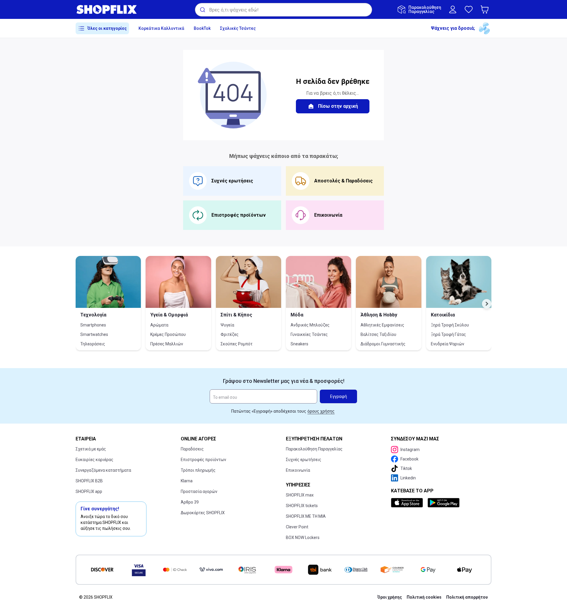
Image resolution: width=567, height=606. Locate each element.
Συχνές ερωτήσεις (303, 459)
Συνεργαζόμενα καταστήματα (103, 470)
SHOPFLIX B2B (89, 480)
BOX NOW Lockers (303, 537)
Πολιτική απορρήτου (467, 597)
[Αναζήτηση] (202, 9)
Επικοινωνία (298, 470)
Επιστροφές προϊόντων (203, 459)
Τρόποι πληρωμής (198, 470)
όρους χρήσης (321, 411)
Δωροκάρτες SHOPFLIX (203, 512)
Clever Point (297, 527)
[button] (485, 9)
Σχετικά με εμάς (91, 449)
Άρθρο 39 (190, 502)
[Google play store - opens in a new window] (443, 503)
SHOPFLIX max (300, 495)
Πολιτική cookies (424, 597)
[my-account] (452, 9)
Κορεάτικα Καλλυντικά (161, 28)
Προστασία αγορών (199, 491)
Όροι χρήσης (389, 597)
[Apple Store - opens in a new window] (408, 503)
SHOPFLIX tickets (302, 505)
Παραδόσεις (192, 449)
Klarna (187, 480)
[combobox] (283, 10)
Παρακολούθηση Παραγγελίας (314, 449)
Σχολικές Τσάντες (238, 28)
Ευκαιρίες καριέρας (94, 459)
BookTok (202, 28)
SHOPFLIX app (89, 491)
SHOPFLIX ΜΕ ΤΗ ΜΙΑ (306, 516)
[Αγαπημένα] (468, 9)
